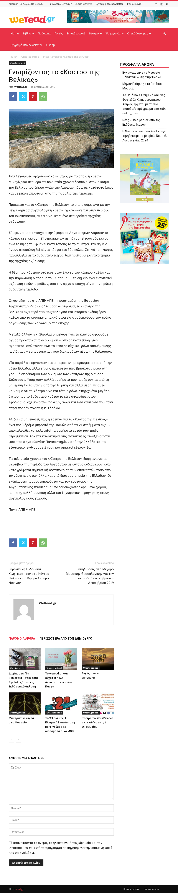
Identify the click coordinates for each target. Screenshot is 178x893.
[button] (164, 33)
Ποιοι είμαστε (131, 889)
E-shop (50, 45)
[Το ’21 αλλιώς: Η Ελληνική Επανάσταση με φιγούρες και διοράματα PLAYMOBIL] (61, 703)
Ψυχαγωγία (112, 33)
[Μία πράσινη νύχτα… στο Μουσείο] (25, 703)
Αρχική (13, 56)
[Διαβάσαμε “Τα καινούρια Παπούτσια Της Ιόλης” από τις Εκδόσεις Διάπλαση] (25, 659)
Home (15, 33)
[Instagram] (161, 4)
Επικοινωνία (134, 3)
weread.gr (18, 889)
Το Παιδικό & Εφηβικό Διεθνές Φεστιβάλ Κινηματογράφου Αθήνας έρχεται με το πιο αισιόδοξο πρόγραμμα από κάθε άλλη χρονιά (144, 104)
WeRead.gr (20, 86)
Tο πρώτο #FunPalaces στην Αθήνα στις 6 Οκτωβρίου (97, 722)
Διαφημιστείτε (84, 3)
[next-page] (18, 739)
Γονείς (58, 33)
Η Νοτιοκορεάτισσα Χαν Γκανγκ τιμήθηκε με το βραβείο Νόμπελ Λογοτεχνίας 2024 (144, 136)
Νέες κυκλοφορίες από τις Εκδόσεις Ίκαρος (141, 122)
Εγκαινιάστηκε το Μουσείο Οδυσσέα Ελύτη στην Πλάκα (141, 75)
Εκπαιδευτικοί (75, 33)
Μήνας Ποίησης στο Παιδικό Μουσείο (142, 86)
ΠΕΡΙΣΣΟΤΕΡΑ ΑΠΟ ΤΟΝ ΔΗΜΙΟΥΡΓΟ (66, 638)
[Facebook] (156, 4)
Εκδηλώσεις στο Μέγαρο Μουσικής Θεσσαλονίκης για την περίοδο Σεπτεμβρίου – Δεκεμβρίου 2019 (90, 576)
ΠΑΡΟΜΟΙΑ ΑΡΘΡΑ (22, 638)
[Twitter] (167, 4)
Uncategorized (30, 56)
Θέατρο (94, 33)
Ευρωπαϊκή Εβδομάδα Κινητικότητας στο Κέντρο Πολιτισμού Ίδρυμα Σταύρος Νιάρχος (30, 576)
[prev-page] (11, 739)
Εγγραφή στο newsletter (109, 3)
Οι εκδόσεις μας (137, 33)
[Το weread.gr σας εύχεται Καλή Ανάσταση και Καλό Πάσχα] (61, 659)
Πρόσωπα (44, 33)
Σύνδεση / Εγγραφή (61, 3)
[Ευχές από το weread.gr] (98, 659)
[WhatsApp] (43, 96)
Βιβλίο (27, 33)
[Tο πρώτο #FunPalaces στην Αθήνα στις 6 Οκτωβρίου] (98, 703)
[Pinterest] (33, 96)
